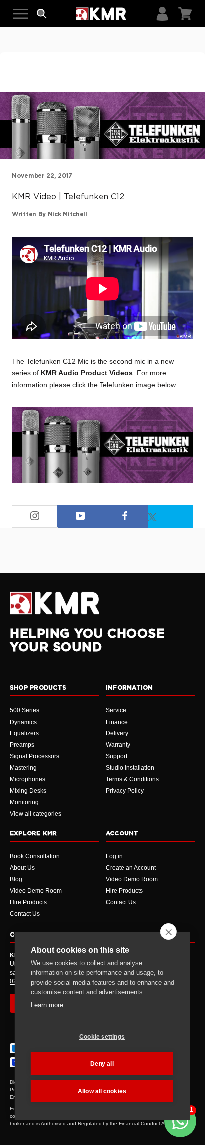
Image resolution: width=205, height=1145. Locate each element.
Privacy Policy (125, 790)
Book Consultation (35, 856)
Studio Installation (130, 767)
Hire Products (28, 902)
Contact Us (25, 913)
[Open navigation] (20, 14)
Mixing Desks (28, 790)
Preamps (22, 744)
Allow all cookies (102, 1091)
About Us (22, 867)
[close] (168, 931)
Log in (114, 856)
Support (116, 756)
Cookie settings (102, 1036)
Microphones (27, 779)
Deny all (102, 1063)
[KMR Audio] (101, 14)
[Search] (42, 14)
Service (116, 710)
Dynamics (23, 722)
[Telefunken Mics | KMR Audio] (102, 445)
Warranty (118, 744)
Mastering (23, 767)
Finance (117, 722)
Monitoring (24, 802)
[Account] (162, 14)
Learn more (47, 1005)
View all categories (35, 813)
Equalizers (24, 733)
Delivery (117, 733)
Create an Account (131, 867)
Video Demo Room (36, 890)
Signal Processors (34, 756)
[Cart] (185, 14)
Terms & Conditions (132, 779)
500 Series (24, 710)
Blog (16, 879)
